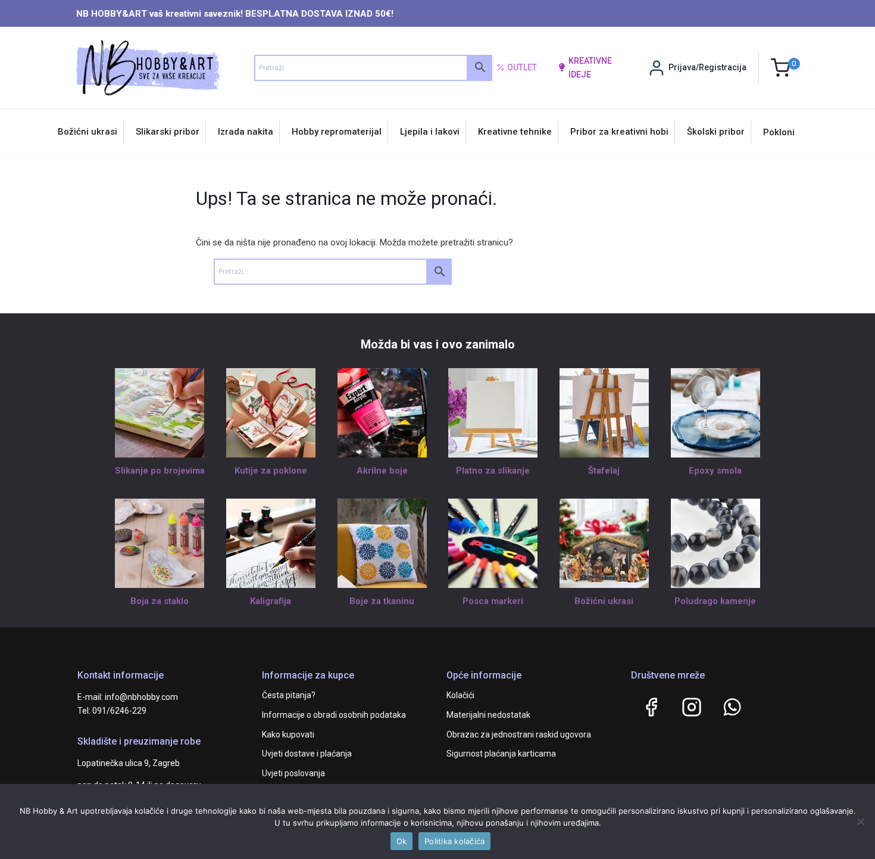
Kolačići (460, 695)
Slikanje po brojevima (160, 470)
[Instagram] (691, 707)
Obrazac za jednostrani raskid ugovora (518, 734)
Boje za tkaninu (381, 601)
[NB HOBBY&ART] (147, 67)
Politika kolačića (454, 841)
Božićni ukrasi (87, 131)
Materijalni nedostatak (488, 715)
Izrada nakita (245, 131)
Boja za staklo (159, 601)
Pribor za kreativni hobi (619, 131)
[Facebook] (651, 707)
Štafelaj (604, 470)
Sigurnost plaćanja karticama (501, 753)
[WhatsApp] (732, 707)
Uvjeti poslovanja (293, 773)
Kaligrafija (270, 601)
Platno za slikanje (493, 470)
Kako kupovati (288, 734)
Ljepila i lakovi (430, 131)
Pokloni (779, 132)
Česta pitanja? (288, 695)
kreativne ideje (590, 67)
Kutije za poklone (271, 470)
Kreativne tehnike (515, 131)
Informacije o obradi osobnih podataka (334, 715)
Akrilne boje (382, 470)
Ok (401, 841)
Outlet (522, 67)
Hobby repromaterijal (337, 131)
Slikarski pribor (167, 131)
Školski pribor (716, 131)
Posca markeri (492, 601)
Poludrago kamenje (715, 601)
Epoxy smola (715, 470)
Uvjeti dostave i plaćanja (307, 753)
